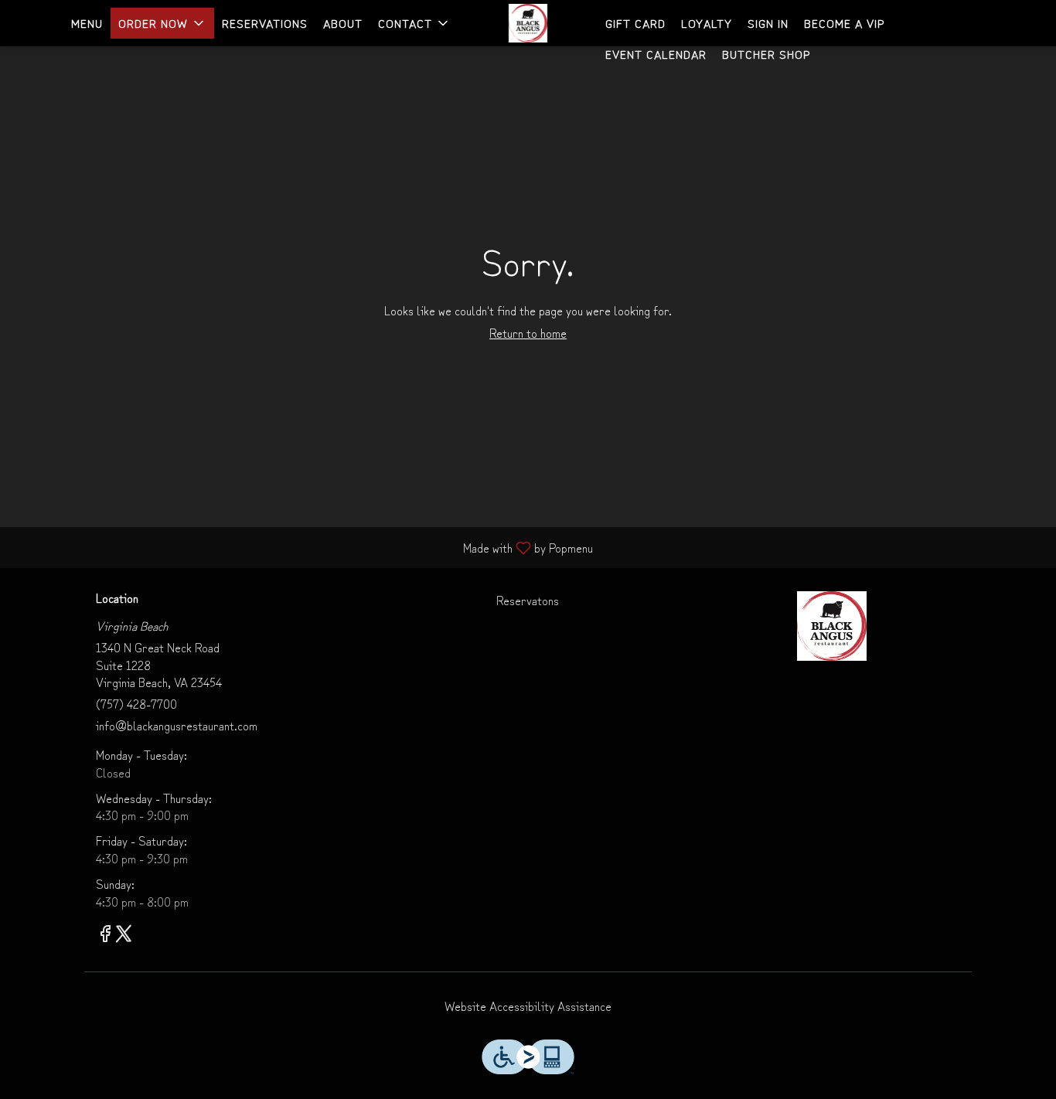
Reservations (265, 23)
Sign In (768, 23)
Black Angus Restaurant (831, 626)
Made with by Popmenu (302, 546)
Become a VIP (844, 23)
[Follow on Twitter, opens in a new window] (123, 934)
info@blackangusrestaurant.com (176, 725)
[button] (162, 23)
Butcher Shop (766, 54)
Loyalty (706, 23)
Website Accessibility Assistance (528, 1006)
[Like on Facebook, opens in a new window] (105, 934)
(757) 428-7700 (136, 704)
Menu (87, 23)
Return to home (528, 332)
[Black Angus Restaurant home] (528, 23)
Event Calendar (656, 54)
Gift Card (635, 23)
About (343, 23)
